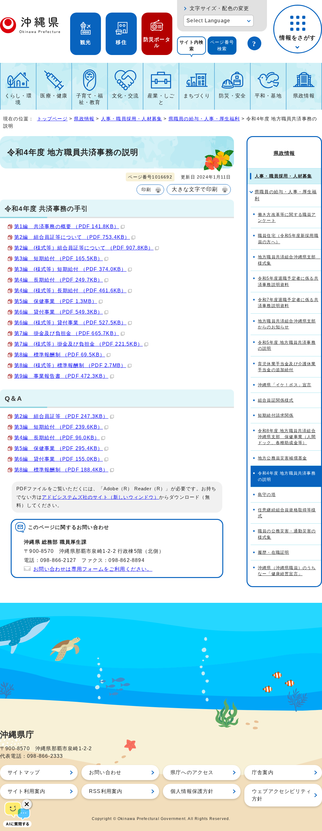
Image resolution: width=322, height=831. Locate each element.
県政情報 (304, 95)
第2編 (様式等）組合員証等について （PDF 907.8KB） (83, 247)
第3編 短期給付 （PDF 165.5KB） (58, 258)
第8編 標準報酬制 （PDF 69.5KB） (59, 354)
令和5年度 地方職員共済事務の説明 (287, 345)
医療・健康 (53, 95)
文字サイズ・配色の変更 (219, 8)
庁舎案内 (263, 772)
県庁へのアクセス (192, 772)
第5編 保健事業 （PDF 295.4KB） (58, 448)
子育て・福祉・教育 (89, 99)
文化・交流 (125, 95)
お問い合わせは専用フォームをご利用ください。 (92, 569)
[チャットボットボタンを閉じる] (27, 804)
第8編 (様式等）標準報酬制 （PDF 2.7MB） (70, 365)
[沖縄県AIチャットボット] (17, 814)
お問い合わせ (105, 772)
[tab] (191, 45)
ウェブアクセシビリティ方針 (281, 795)
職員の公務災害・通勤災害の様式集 (287, 534)
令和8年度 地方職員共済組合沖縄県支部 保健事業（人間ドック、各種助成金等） (287, 436)
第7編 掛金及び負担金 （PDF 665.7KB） (66, 333)
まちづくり (196, 95)
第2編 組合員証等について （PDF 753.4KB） (72, 237)
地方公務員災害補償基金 (282, 458)
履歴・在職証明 (273, 552)
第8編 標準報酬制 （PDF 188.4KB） (61, 469)
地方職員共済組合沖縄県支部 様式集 (289, 260)
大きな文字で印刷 (195, 189)
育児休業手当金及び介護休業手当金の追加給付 (287, 366)
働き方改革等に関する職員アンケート (287, 217)
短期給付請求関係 (276, 415)
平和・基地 (268, 95)
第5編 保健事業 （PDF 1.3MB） (55, 301)
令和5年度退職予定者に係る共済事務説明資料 (288, 281)
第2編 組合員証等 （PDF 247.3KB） (61, 416)
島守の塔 (267, 494)
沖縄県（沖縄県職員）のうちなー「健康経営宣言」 (287, 570)
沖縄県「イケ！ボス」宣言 (284, 384)
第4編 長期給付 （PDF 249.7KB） (58, 280)
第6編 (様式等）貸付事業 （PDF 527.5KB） (70, 322)
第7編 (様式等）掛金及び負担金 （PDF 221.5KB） (78, 344)
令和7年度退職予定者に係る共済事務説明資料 (288, 302)
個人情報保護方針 (192, 791)
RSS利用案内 (105, 791)
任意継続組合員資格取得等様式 (287, 513)
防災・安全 (232, 95)
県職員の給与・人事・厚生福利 (204, 118)
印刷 (146, 189)
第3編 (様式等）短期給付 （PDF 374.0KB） (70, 269)
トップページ (52, 118)
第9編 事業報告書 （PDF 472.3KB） (61, 376)
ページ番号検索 (222, 45)
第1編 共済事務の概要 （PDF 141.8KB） (66, 226)
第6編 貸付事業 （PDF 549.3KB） (58, 312)
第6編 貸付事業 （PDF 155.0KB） (58, 459)
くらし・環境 (18, 99)
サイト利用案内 (26, 791)
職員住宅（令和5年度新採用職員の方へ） (288, 238)
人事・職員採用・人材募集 (131, 118)
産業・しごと (161, 99)
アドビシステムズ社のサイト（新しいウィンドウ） (100, 497)
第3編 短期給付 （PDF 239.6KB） (58, 427)
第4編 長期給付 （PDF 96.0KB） (57, 437)
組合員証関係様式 (276, 400)
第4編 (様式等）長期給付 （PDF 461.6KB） (70, 290)
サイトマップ (24, 772)
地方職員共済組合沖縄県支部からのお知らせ (287, 324)
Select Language (208, 20)
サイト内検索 (191, 45)
